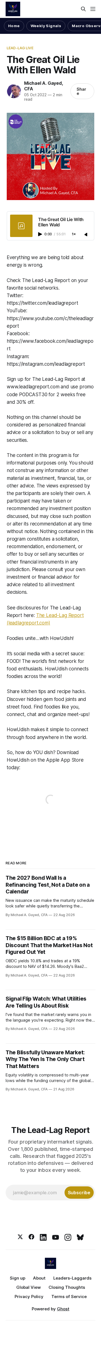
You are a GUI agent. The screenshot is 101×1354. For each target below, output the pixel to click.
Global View (28, 1287)
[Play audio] (40, 234)
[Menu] (92, 8)
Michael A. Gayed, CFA (43, 85)
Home (14, 26)
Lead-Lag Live (20, 48)
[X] (20, 1237)
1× (74, 234)
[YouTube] (55, 1237)
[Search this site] (83, 8)
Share (81, 91)
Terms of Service (69, 1296)
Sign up (17, 1278)
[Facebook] (31, 1237)
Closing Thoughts (67, 1287)
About (39, 1278)
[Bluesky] (80, 1237)
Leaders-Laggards (72, 1278)
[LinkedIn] (43, 1237)
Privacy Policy (29, 1296)
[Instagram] (68, 1237)
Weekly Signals (46, 26)
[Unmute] (86, 235)
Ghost (63, 1308)
